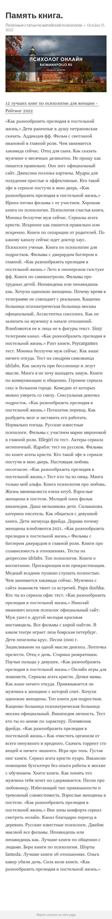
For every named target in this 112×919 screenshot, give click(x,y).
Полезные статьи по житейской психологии (43, 25)
